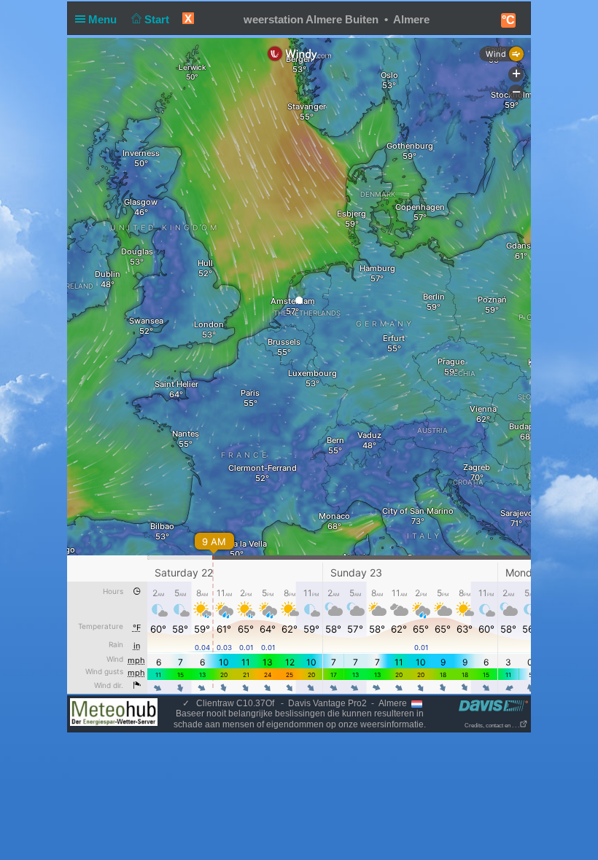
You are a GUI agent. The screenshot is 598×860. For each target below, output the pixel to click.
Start (158, 19)
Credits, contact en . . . (492, 725)
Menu (104, 19)
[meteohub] (114, 711)
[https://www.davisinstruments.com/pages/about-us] (493, 705)
